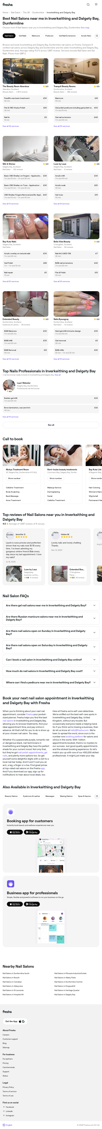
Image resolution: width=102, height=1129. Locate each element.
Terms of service (9, 1091)
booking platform (74, 736)
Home (5, 12)
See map (85, 27)
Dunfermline (38, 12)
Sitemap (6, 1047)
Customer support (10, 1039)
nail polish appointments (30, 752)
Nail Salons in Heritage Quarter (67, 990)
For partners (8, 1059)
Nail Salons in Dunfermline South (16, 973)
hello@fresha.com (79, 730)
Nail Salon (15, 12)
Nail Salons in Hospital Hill (13, 994)
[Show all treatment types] (97, 35)
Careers (6, 1035)
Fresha (29, 714)
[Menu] (96, 4)
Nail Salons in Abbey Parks (65, 978)
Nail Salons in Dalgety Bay (64, 994)
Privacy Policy (8, 1087)
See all (51, 425)
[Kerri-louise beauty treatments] (63, 474)
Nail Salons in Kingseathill (64, 986)
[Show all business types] (97, 796)
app (43, 768)
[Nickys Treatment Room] (22, 474)
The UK (26, 12)
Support (6, 1071)
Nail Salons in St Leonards (13, 990)
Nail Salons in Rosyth (11, 978)
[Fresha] (8, 4)
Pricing (5, 1063)
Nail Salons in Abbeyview (13, 986)
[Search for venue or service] (88, 4)
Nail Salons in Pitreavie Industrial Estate (70, 973)
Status (5, 1076)
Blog (4, 1043)
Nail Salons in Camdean (12, 982)
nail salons (8, 720)
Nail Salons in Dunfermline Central (68, 982)
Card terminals (9, 1067)
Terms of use (8, 1096)
